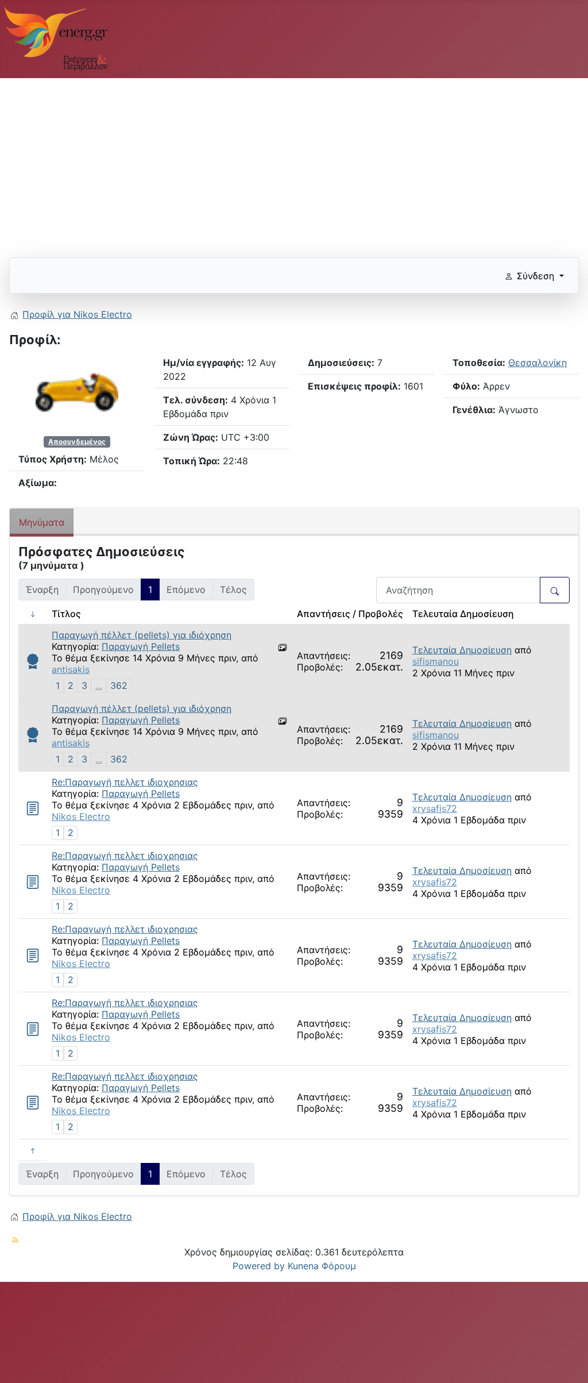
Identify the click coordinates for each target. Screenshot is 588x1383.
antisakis (71, 669)
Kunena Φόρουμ (322, 1266)
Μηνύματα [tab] (41, 522)
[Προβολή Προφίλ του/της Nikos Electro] (77, 392)
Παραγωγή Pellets (141, 646)
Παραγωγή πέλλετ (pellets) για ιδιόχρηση (141, 635)
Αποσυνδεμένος (77, 441)
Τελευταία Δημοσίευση (462, 650)
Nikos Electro (81, 816)
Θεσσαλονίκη (537, 362)
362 (118, 685)
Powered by (259, 1266)
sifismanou (435, 661)
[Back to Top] (568, 1362)
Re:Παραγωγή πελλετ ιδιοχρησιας (125, 782)
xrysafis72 (434, 808)
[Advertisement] (294, 163)
